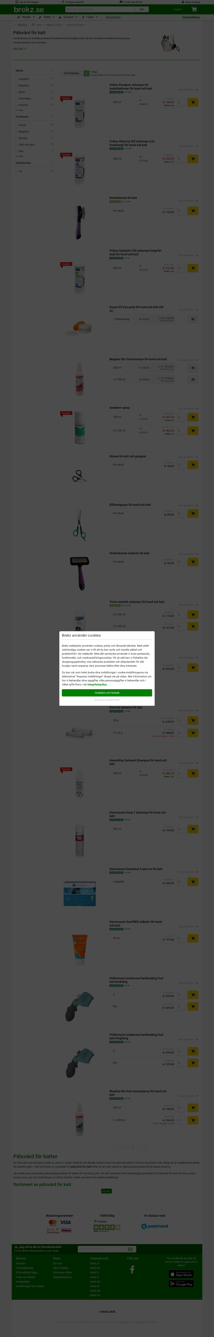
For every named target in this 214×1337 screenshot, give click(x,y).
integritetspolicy (97, 684)
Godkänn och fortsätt (107, 692)
